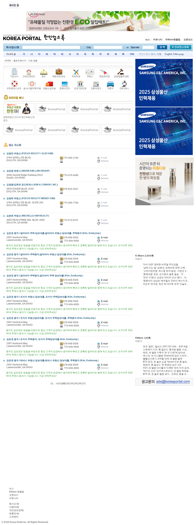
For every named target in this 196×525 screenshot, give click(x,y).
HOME (8, 60)
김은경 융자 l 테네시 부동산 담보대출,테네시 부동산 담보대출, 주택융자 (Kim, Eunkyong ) (53, 360)
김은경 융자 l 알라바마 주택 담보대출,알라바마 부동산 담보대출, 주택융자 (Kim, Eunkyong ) (54, 233)
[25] (76, 383)
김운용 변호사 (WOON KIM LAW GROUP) (28, 171)
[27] (84, 383)
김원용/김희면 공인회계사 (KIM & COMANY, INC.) (32, 184)
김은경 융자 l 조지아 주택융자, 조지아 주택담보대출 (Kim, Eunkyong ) (42, 339)
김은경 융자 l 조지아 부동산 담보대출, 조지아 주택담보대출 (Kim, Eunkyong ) (46, 296)
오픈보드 (188, 39)
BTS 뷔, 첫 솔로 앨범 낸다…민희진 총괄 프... (165, 374)
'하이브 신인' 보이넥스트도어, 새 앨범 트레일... (166, 371)
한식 (153, 54)
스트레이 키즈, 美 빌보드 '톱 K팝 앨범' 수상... (165, 349)
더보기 (138, 259)
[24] (72, 383)
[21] (59, 383)
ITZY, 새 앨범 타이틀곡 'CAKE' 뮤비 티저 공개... (167, 368)
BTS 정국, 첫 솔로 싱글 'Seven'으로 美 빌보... (166, 361)
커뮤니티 (157, 39)
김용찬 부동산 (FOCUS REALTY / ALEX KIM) (30, 153)
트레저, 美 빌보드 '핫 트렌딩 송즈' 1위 (162, 365)
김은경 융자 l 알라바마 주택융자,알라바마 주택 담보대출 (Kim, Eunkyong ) (45, 275)
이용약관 (13, 507)
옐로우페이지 (19, 60)
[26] (80, 383)
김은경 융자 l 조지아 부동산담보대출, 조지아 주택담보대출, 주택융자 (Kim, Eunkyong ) (51, 318)
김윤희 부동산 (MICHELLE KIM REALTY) (28, 215)
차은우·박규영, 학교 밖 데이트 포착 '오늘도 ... (166, 284)
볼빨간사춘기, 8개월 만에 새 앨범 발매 (162, 358)
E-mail (104, 237)
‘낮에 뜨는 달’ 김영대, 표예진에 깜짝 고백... (165, 267)
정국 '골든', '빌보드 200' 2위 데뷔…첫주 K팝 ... (166, 346)
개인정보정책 (16, 510)
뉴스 (147, 39)
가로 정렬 (32, 60)
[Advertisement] (164, 230)
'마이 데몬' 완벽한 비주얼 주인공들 (160, 264)
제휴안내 (13, 513)
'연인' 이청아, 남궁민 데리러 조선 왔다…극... (165, 277)
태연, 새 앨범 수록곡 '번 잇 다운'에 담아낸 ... (165, 352)
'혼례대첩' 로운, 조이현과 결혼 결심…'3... (164, 274)
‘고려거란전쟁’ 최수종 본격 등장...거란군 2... (165, 271)
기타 (132, 54)
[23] (67, 383)
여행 (159, 54)
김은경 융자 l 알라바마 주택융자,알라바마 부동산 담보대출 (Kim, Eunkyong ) (46, 254)
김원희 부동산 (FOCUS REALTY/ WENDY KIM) (31, 198)
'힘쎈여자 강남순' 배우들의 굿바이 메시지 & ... (166, 280)
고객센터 (13, 516)
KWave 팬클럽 (16, 491)
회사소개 (13, 503)
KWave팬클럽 (173, 39)
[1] (52, 383)
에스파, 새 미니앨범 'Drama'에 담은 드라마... (165, 355)
